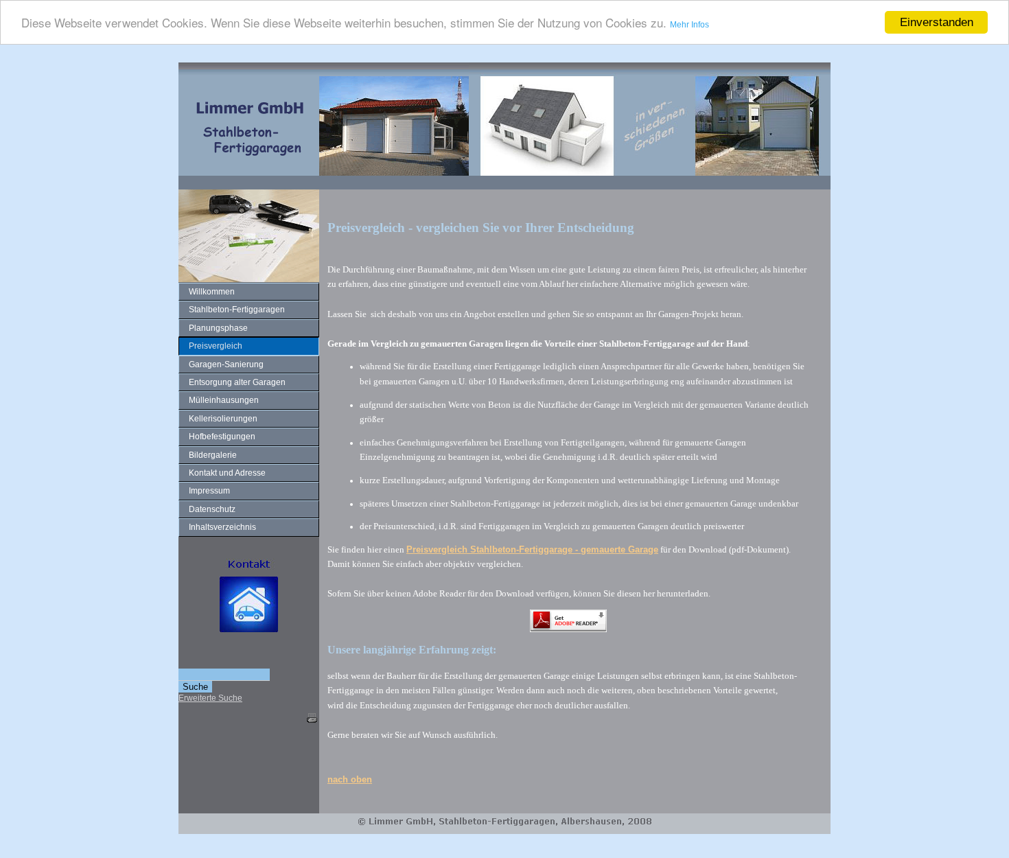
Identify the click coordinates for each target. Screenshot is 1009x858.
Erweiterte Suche (210, 698)
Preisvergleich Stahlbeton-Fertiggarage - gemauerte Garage (532, 549)
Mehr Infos (689, 25)
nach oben (349, 779)
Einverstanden (936, 22)
